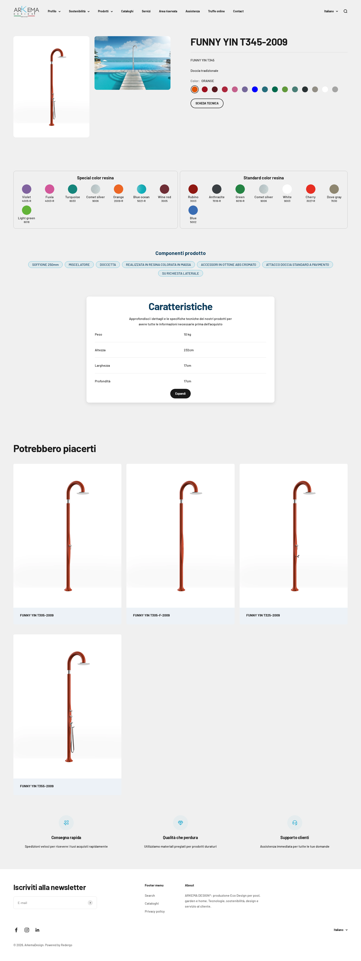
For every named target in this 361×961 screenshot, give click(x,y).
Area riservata (168, 11)
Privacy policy (155, 911)
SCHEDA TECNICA (207, 103)
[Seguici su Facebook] (16, 930)
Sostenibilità (77, 11)
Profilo (52, 11)
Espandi (180, 393)
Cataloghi (127, 11)
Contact (238, 11)
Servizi (146, 11)
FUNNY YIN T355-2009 (37, 786)
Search (150, 895)
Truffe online (216, 11)
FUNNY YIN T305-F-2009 (151, 615)
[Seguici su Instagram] (27, 930)
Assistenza (193, 11)
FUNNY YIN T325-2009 (263, 615)
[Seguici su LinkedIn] (37, 930)
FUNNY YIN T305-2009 (37, 615)
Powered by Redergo (58, 945)
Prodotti (103, 11)
